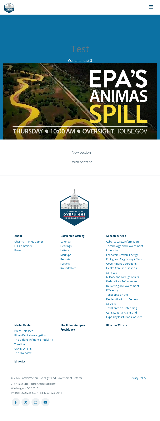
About (18, 236)
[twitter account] (25, 402)
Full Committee (23, 246)
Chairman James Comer (28, 241)
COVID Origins (22, 348)
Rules (17, 250)
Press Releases (23, 331)
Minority (19, 361)
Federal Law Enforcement (122, 281)
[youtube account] (45, 402)
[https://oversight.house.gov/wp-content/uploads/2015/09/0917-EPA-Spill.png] (80, 101)
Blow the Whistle (116, 325)
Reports (65, 259)
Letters (64, 250)
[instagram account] (35, 402)
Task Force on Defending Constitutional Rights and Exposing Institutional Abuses (124, 312)
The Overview (22, 353)
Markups (65, 255)
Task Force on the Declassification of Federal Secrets (122, 299)
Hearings (65, 246)
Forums (65, 263)
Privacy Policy (138, 378)
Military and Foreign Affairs (122, 277)
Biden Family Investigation (30, 335)
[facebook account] (16, 402)
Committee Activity (72, 236)
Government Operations (121, 263)
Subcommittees (116, 236)
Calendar (66, 241)
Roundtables (68, 268)
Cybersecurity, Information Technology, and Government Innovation (124, 246)
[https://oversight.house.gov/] (7, 7)
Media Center (23, 325)
